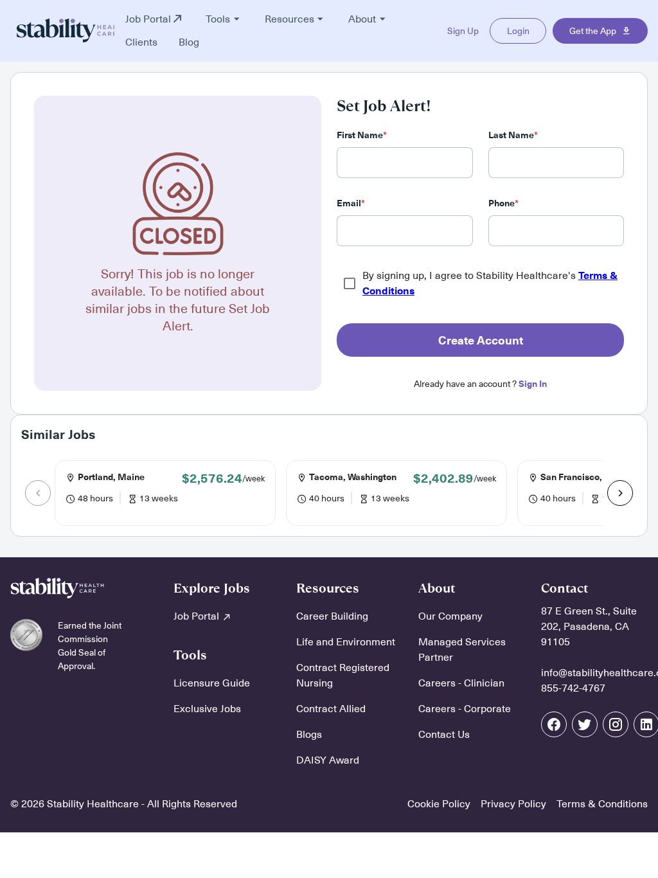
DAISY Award (327, 760)
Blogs (309, 734)
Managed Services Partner (462, 650)
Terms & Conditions (602, 804)
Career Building (332, 616)
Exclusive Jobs (207, 709)
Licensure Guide (211, 683)
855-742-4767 (573, 688)
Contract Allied (331, 709)
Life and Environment (345, 642)
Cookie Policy (438, 804)
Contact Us (444, 734)
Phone (503, 203)
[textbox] (405, 162)
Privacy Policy (513, 804)
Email (351, 203)
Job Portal (197, 616)
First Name (362, 135)
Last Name (513, 135)
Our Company (450, 616)
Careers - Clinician (461, 683)
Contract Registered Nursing (342, 675)
